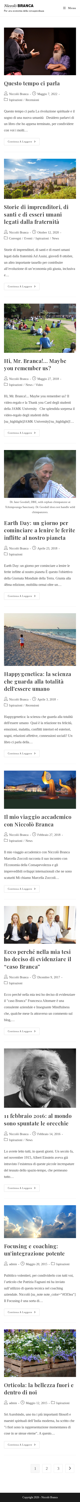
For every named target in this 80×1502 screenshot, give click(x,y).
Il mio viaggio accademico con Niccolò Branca (38, 820)
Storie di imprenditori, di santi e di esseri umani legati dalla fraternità (36, 214)
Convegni (15, 238)
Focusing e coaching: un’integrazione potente (34, 1249)
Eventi (28, 238)
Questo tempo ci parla (32, 83)
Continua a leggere (24, 140)
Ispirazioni (15, 100)
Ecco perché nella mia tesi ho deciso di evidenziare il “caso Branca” (37, 959)
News (55, 238)
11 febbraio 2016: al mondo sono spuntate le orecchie (38, 1119)
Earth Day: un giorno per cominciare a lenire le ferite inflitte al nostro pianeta (39, 530)
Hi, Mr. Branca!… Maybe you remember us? (35, 364)
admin (13, 1264)
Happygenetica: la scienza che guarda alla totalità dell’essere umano (37, 681)
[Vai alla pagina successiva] (69, 1468)
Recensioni (32, 100)
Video (39, 385)
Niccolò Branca (18, 94)
